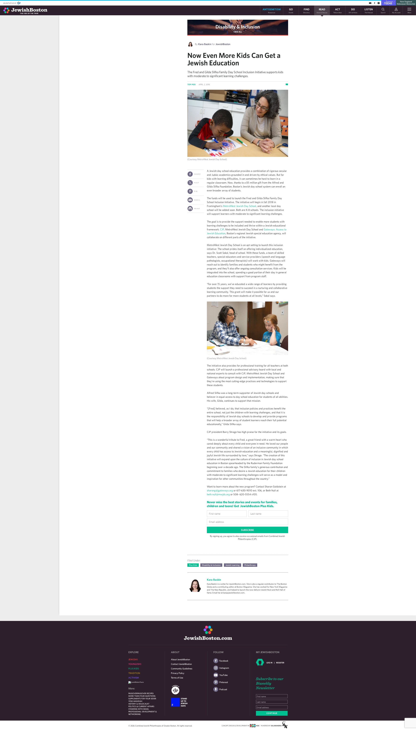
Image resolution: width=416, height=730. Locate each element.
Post (196, 183)
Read (322, 10)
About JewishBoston (180, 659)
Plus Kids (193, 565)
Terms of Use (177, 677)
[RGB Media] (254, 725)
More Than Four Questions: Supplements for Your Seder (142, 697)
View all (238, 32)
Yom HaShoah (135, 701)
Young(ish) (134, 664)
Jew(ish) (133, 659)
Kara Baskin (204, 44)
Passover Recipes (145, 693)
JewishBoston (223, 44)
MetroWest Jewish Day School (239, 205)
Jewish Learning (233, 565)
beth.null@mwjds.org (218, 494)
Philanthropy (250, 565)
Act (337, 10)
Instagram (224, 668)
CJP (222, 229)
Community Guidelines (181, 668)
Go (291, 10)
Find (306, 10)
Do (353, 10)
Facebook (223, 660)
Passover (132, 693)
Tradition (134, 673)
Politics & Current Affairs (141, 706)
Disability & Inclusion (237, 26)
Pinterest (223, 682)
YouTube (223, 675)
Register (280, 662)
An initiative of (9, 3)
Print (197, 209)
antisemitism (272, 10)
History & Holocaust (138, 704)
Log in (269, 662)
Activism (133, 677)
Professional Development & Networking (142, 712)
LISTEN (368, 10)
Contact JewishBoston (181, 664)
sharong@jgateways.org (220, 490)
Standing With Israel (138, 709)
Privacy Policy (177, 673)
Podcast (223, 689)
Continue (271, 713)
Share (197, 174)
